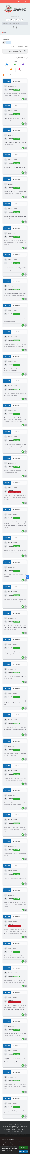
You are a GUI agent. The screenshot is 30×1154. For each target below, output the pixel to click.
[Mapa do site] (19, 20)
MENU (4, 32)
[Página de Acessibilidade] (22, 20)
